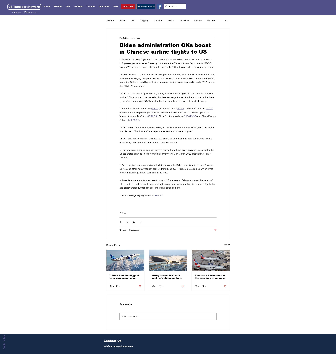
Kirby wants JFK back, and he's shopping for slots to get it (167, 276)
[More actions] (215, 38)
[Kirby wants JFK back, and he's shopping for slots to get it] (168, 260)
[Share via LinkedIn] (133, 222)
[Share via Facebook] (120, 222)
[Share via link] (140, 222)
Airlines (122, 20)
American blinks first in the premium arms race (210, 276)
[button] (226, 20)
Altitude (198, 20)
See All (227, 245)
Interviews (184, 20)
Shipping (144, 20)
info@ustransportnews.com (118, 346)
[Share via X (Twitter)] (127, 222)
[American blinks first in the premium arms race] (211, 260)
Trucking (158, 20)
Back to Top (4, 342)
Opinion (170, 20)
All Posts (110, 20)
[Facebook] (159, 6)
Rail (133, 20)
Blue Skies (211, 20)
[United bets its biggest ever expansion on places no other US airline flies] (125, 260)
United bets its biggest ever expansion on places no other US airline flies (124, 276)
